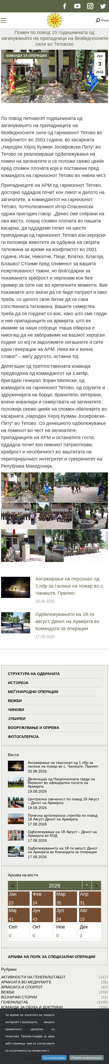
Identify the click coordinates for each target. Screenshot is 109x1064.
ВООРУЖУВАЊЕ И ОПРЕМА (33, 728)
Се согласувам (54, 1057)
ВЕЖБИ (15, 701)
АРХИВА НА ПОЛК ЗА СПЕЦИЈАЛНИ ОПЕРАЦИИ (51, 957)
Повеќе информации (86, 1057)
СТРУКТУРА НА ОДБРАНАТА (34, 674)
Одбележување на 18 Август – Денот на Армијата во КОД (62, 833)
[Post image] (15, 587)
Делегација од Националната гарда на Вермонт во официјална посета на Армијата (61, 782)
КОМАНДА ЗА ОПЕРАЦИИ (26, 56)
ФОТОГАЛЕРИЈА (23, 736)
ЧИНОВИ (16, 710)
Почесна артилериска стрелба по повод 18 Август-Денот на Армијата (62, 817)
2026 (54, 886)
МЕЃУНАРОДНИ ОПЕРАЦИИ (33, 692)
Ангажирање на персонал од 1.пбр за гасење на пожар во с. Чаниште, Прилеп (69, 586)
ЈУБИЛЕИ (16, 719)
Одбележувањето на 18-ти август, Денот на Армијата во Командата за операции (67, 621)
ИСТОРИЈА (18, 683)
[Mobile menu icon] (3, 20)
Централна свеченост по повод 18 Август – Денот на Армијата (63, 801)
